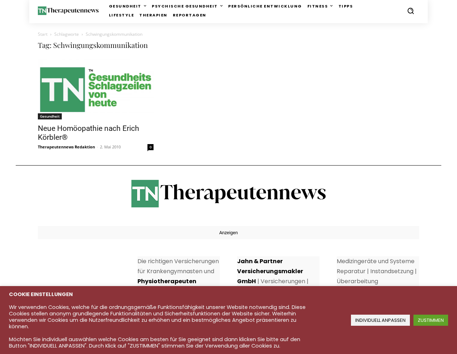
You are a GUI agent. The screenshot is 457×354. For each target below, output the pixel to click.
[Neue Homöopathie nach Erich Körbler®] (96, 89)
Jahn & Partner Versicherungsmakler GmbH (270, 271)
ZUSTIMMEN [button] (431, 320)
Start (42, 34)
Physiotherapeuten (166, 281)
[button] (410, 10)
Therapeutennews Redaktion (66, 146)
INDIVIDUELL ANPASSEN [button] (380, 320)
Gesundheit (50, 116)
